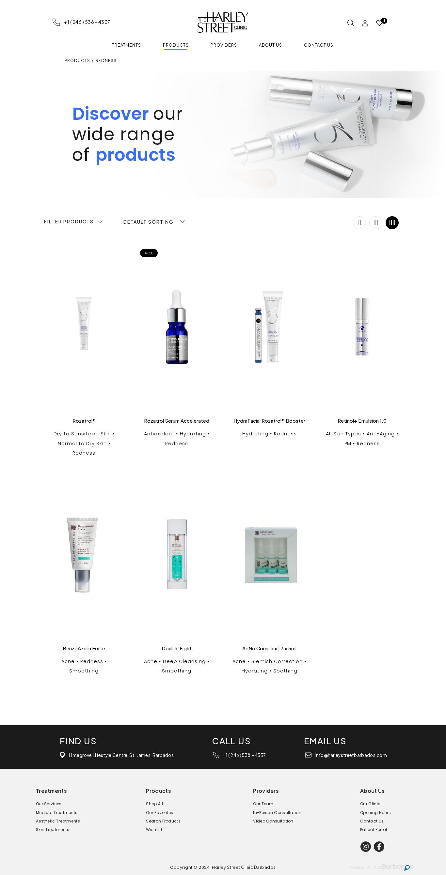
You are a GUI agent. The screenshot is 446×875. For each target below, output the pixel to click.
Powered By (360, 868)
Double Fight (177, 648)
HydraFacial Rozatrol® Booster (269, 421)
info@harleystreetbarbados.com (351, 755)
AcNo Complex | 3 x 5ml (269, 648)
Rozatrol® (84, 421)
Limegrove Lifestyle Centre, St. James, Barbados (121, 755)
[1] (379, 23)
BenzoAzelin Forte (84, 648)
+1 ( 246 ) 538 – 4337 (244, 755)
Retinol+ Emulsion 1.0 (362, 421)
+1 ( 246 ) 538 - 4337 (87, 22)
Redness (106, 60)
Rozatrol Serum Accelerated (176, 421)
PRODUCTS (77, 60)
